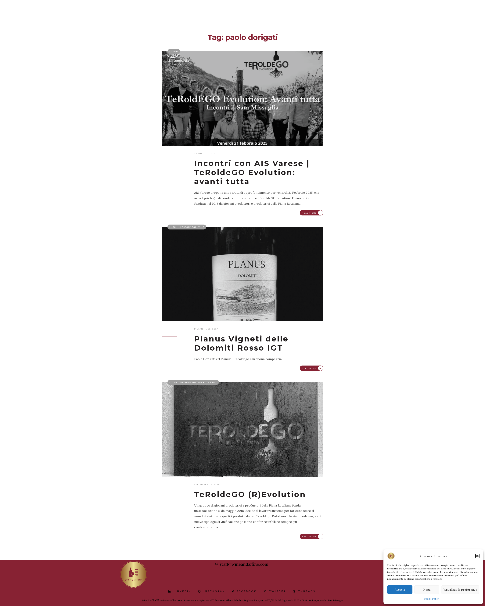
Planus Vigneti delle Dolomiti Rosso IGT (241, 343)
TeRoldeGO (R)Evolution (250, 494)
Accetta (400, 589)
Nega (426, 589)
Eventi (173, 51)
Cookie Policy (431, 598)
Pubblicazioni (207, 382)
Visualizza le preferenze (460, 589)
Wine (201, 227)
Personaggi (188, 227)
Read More (312, 212)
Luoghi (174, 227)
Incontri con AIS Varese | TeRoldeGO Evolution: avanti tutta (252, 172)
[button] (477, 556)
